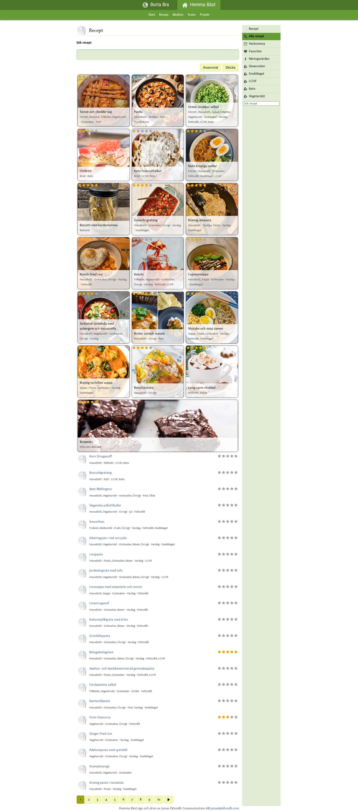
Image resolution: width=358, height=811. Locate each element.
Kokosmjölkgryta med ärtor (108, 619)
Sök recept (84, 42)
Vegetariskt (257, 96)
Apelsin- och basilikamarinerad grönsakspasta (121, 668)
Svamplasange (99, 766)
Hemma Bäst (202, 4)
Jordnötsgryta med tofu (106, 570)
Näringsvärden (259, 59)
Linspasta (96, 554)
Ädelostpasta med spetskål (108, 750)
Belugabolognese (101, 652)
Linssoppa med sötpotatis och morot (115, 587)
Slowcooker (257, 66)
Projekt (204, 15)
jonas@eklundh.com (225, 808)
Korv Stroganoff (100, 456)
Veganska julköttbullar (105, 505)
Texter (191, 15)
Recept (163, 15)
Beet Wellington (100, 489)
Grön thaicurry (99, 717)
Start (152, 15)
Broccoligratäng (100, 473)
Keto (252, 89)
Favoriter (255, 51)
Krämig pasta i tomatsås (106, 783)
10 (158, 799)
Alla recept (256, 36)
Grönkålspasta (99, 636)
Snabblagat (256, 73)
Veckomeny (257, 43)
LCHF (253, 81)
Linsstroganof (99, 603)
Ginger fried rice (100, 734)
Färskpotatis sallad (102, 685)
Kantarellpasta (99, 701)
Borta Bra (159, 4)
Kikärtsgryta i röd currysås (108, 538)
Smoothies (96, 522)
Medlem (178, 15)
